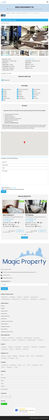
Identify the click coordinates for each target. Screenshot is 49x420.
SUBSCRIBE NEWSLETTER (5, 281)
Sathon (11, 349)
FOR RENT (3, 308)
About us (2, 380)
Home (2, 374)
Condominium (12, 60)
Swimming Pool (9, 367)
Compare (12, 230)
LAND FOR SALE (4, 318)
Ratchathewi (4, 349)
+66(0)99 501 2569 (6, 275)
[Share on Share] (4, 15)
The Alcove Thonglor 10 (33, 215)
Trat (17, 358)
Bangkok (11, 68)
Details (19, 230)
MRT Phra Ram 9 (42, 299)
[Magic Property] (3, 2)
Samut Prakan (4, 358)
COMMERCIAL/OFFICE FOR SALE (7, 321)
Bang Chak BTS (23, 128)
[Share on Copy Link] (2, 15)
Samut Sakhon (11, 358)
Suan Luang (18, 349)
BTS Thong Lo (25, 299)
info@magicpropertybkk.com (8, 277)
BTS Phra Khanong (6, 299)
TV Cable (15, 367)
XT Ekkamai (7, 215)
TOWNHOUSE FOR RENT (5, 326)
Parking (3, 367)
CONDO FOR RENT (4, 323)
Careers (2, 383)
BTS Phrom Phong (16, 299)
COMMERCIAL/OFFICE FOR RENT (7, 331)
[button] (46, 37)
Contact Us (3, 386)
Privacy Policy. (13, 187)
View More (24, 237)
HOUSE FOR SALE (4, 313)
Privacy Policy (3, 377)
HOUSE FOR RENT (4, 329)
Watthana (25, 349)
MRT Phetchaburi (33, 299)
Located (31, 125)
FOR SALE (2, 305)
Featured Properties (4, 389)
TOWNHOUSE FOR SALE (5, 316)
